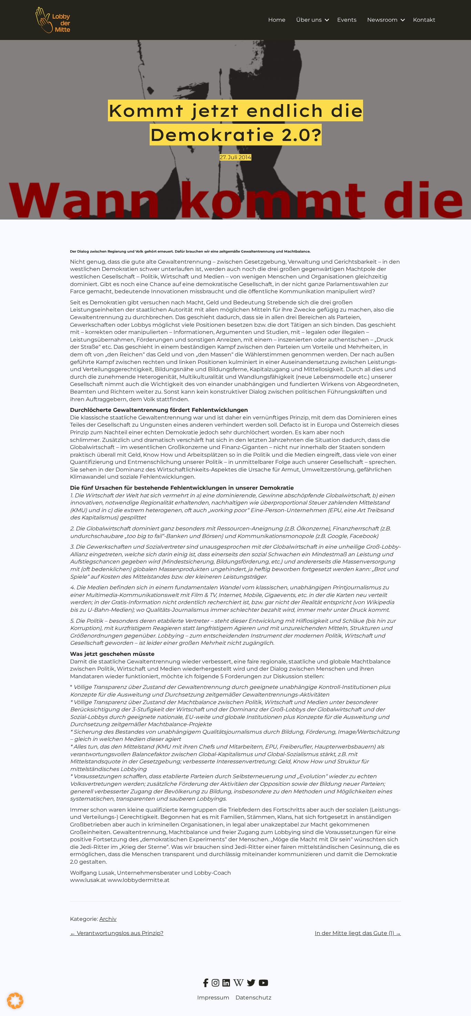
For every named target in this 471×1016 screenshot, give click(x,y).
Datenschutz (253, 997)
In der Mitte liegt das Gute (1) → (358, 933)
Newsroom (382, 20)
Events (347, 20)
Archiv (108, 919)
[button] (327, 20)
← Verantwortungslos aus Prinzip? (116, 933)
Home (276, 20)
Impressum (213, 997)
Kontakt (424, 20)
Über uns (309, 20)
